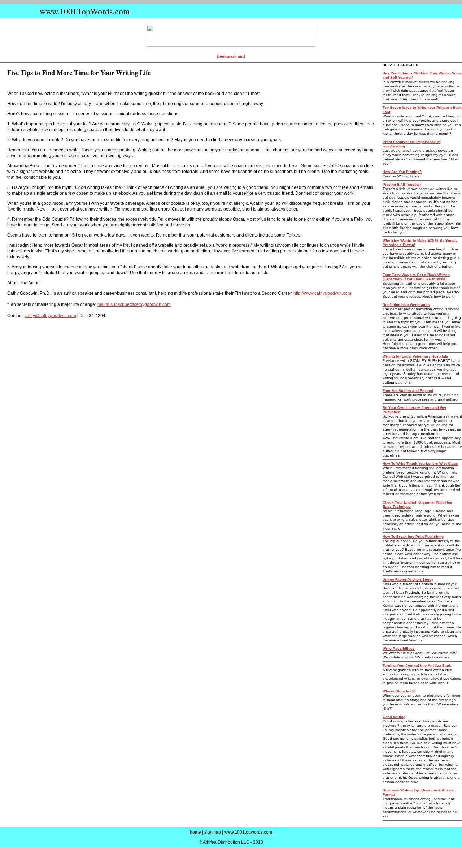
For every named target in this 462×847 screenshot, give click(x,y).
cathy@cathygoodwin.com (50, 315)
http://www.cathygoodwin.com (322, 293)
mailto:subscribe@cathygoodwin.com (134, 304)
